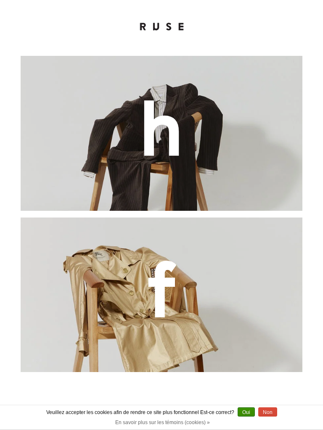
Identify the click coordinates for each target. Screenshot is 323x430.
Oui (246, 412)
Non (268, 412)
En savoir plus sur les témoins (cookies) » (162, 422)
